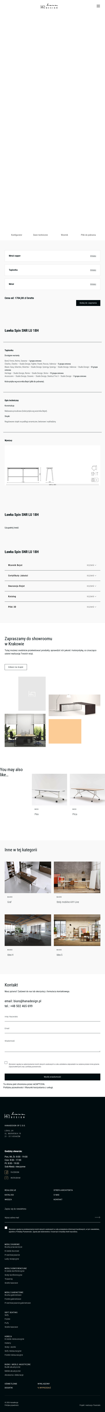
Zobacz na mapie (15, 667)
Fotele (7, 1319)
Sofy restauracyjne (13, 1351)
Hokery (8, 1343)
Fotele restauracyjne (14, 1355)
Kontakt (58, 1199)
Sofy (7, 1315)
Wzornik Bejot (15, 565)
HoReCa (8, 1336)
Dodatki (9, 1388)
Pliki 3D (12, 607)
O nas (56, 1195)
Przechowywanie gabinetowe (18, 1303)
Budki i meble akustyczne (18, 1364)
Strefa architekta (63, 1190)
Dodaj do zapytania (88, 303)
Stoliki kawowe (11, 1283)
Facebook (14, 1172)
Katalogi (9, 1195)
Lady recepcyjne (12, 1259)
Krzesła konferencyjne (14, 1271)
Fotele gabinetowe (13, 1299)
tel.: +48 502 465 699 (19, 1006)
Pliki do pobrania (88, 235)
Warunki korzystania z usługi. (39, 1087)
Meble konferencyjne (16, 1268)
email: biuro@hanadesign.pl (23, 1001)
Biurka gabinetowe (13, 1295)
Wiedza (8, 1199)
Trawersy (9, 1279)
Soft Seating (11, 1312)
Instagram (15, 1178)
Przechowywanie (12, 1255)
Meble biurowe (12, 1244)
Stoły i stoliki (10, 1347)
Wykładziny (44, 1384)
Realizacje (10, 1190)
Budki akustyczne (12, 1367)
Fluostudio (96, 1405)
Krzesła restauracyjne (14, 1339)
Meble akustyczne (13, 1371)
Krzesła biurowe (12, 1251)
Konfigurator (16, 235)
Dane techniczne (40, 235)
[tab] (17, 235)
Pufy (7, 1323)
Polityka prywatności (13, 1087)
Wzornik (64, 235)
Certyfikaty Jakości (18, 575)
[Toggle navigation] (98, 6)
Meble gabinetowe (14, 1292)
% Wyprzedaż (44, 1388)
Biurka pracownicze (13, 1247)
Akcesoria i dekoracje (14, 1375)
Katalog (12, 596)
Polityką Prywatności (24, 1232)
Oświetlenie (11, 1384)
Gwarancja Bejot (16, 586)
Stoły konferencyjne (13, 1275)
